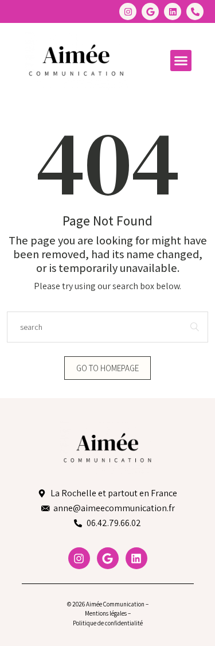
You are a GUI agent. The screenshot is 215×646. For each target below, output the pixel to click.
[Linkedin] (172, 11)
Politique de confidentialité (108, 623)
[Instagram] (127, 11)
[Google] (150, 11)
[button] (181, 61)
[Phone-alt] (195, 11)
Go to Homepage (107, 368)
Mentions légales (106, 613)
